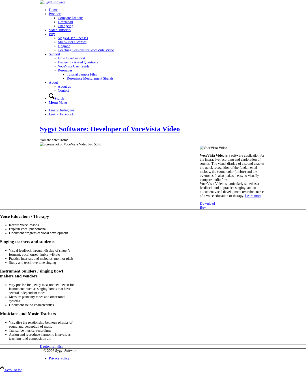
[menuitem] (157, 10)
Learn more (253, 196)
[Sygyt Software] (52, 2)
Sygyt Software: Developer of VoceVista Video (110, 129)
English (57, 346)
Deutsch (46, 346)
